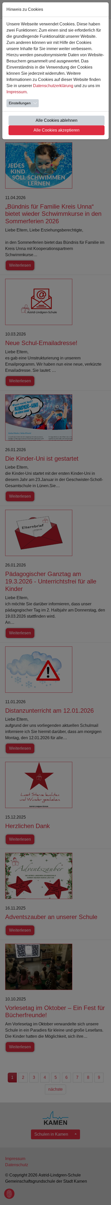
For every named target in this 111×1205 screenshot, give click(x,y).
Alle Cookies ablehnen (56, 120)
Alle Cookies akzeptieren (57, 130)
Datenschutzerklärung (53, 86)
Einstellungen (20, 103)
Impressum (16, 92)
